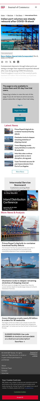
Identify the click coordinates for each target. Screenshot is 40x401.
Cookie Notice (29, 388)
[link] (20, 338)
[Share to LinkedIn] (18, 62)
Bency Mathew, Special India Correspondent (17, 56)
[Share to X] (10, 62)
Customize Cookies (20, 392)
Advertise (5, 373)
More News (20, 172)
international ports (31, 15)
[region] (20, 387)
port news (19, 15)
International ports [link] (7, 53)
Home (3, 15)
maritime (10, 15)
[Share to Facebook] (14, 62)
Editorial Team (7, 368)
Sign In (20, 105)
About (4, 366)
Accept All (20, 397)
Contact (4, 371)
